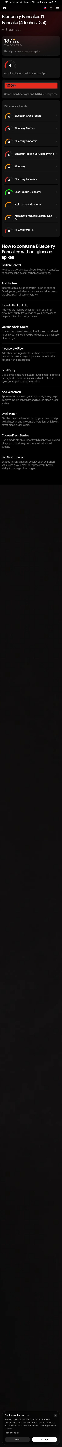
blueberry (17, 167)
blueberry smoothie (22, 141)
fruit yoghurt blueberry (24, 205)
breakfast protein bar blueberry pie (31, 154)
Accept (44, 1440)
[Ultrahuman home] (4, 8)
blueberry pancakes (22, 179)
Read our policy (12, 1433)
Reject (17, 1440)
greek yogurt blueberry (24, 192)
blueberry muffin (21, 230)
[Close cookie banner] (55, 1415)
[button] (57, 8)
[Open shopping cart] (51, 8)
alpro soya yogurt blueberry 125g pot (30, 217)
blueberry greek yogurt (24, 116)
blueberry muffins (21, 129)
